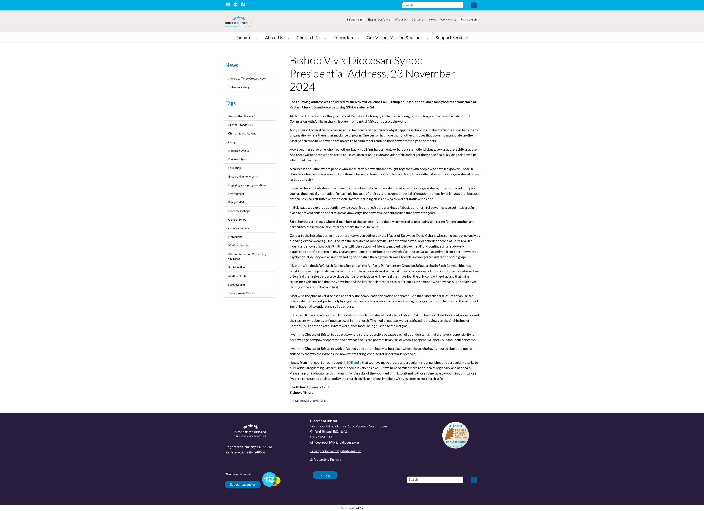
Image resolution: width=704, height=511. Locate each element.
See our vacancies (243, 484)
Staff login (325, 475)
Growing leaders (238, 228)
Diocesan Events (238, 150)
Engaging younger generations (247, 185)
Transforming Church (241, 293)
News (231, 65)
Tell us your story (239, 87)
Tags (230, 103)
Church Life (308, 37)
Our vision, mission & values (394, 37)
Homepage (235, 236)
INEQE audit (352, 362)
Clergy (232, 142)
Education (343, 37)
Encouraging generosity (243, 176)
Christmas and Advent (242, 133)
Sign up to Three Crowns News (247, 78)
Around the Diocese (240, 116)
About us (274, 37)
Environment (236, 193)
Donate (244, 37)
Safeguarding (236, 284)
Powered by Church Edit (352, 508)
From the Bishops (239, 211)
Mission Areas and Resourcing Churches (247, 256)
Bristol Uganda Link (240, 124)
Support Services (452, 37)
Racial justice (236, 267)
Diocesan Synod (238, 159)
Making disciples (239, 245)
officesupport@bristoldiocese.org (334, 442)
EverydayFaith (237, 202)
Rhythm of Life (237, 276)
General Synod (237, 219)
